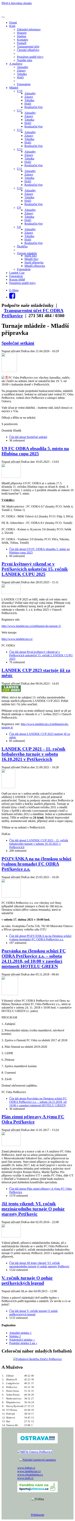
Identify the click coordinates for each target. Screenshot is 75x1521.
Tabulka (22, 74)
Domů (13, 22)
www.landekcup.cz (29, 1471)
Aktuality (22, 67)
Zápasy (21, 70)
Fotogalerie (24, 84)
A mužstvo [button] (15, 63)
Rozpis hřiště (17, 279)
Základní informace (29, 29)
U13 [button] (19, 149)
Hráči (20, 77)
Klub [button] (12, 26)
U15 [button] (19, 130)
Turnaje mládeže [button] (27, 253)
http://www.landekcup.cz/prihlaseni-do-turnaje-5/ (31, 626)
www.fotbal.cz (26, 1467)
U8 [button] (19, 227)
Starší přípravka (33, 262)
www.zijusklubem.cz (30, 1474)
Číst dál (28, 437)
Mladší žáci (31, 259)
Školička (22, 246)
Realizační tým (33, 107)
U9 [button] (19, 207)
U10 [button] (19, 188)
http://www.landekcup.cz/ (17, 639)
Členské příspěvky (28, 50)
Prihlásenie (37, 1514)
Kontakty (22, 39)
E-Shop (13, 290)
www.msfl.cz (25, 1478)
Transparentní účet (28, 46)
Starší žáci (30, 255)
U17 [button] (19, 110)
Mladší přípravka (34, 265)
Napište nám (24, 60)
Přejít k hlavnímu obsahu (17, 3)
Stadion (21, 36)
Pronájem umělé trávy (30, 56)
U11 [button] (19, 168)
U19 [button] (19, 91)
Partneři (21, 43)
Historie (22, 32)
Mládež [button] (13, 87)
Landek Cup (16, 272)
